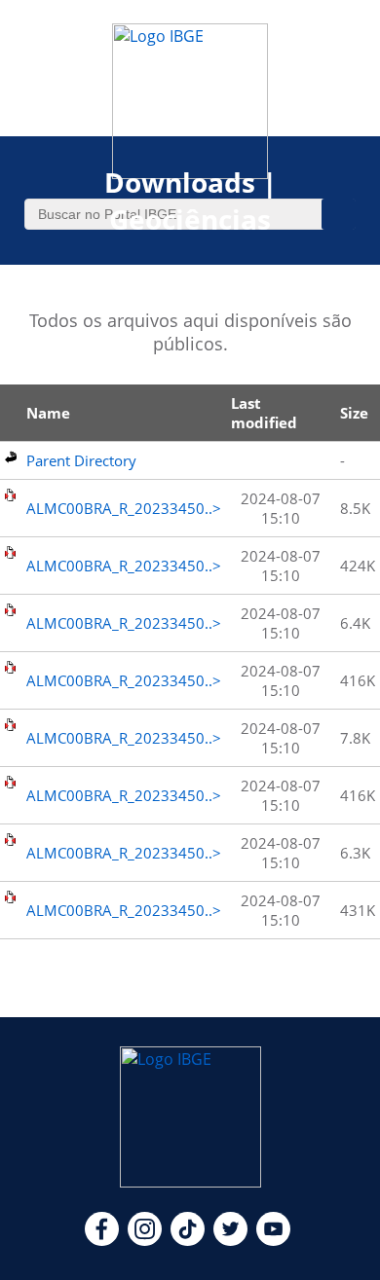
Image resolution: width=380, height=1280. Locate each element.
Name (48, 412)
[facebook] (102, 1240)
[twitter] (230, 1240)
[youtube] (273, 1240)
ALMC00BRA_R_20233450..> (123, 508)
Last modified (264, 412)
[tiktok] (188, 1240)
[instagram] (145, 1240)
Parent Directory (81, 460)
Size (354, 412)
